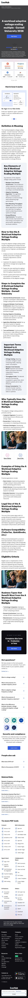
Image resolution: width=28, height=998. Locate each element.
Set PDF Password (20, 898)
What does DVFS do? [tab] (7, 761)
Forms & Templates (6, 936)
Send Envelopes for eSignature (8, 869)
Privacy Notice (18, 938)
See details (13, 49)
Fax (18, 872)
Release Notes (18, 945)
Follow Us (5, 981)
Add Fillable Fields (22, 834)
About (16, 935)
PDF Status (20, 875)
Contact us (4, 671)
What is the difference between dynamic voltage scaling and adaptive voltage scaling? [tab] (9, 707)
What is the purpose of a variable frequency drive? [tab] (9, 683)
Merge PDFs (21, 843)
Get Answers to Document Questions (8, 907)
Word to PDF (7, 828)
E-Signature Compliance (21, 942)
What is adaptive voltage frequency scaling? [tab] (8, 691)
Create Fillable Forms (21, 882)
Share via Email (21, 869)
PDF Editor (4, 935)
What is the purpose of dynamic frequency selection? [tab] (10, 698)
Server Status (4, 940)
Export (19, 908)
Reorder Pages (21, 849)
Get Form (14, 36)
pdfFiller (3, 960)
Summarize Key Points (8, 901)
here (12, 925)
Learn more (14, 748)
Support (17, 944)
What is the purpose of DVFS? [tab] (10, 767)
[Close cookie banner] (25, 991)
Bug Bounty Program (20, 947)
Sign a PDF (6, 861)
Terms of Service (19, 936)
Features (3, 945)
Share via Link (21, 866)
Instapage (3, 967)
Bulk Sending (7, 881)
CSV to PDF (7, 843)
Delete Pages (21, 852)
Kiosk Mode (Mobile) (7, 877)
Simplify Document (6, 897)
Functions (3, 947)
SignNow (3, 963)
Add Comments (21, 863)
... (18, 991)
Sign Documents (5, 938)
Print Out (20, 914)
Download (20, 911)
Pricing (3, 942)
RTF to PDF (7, 849)
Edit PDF (20, 828)
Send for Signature (6, 865)
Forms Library (4, 944)
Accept (14, 994)
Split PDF (20, 840)
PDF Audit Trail (21, 892)
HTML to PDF (7, 846)
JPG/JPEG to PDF (8, 837)
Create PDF (20, 831)
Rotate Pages (21, 846)
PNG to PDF (7, 834)
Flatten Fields (21, 837)
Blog (2, 956)
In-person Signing (8, 873)
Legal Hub (17, 940)
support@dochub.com (6, 975)
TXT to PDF (7, 831)
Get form (14, 648)
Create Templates (22, 878)
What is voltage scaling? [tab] (8, 677)
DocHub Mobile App (6, 958)
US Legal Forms (5, 961)
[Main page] (5, 3)
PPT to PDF (7, 840)
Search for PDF (21, 905)
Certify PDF (20, 895)
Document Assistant (6, 892)
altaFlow (3, 965)
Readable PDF (21, 902)
